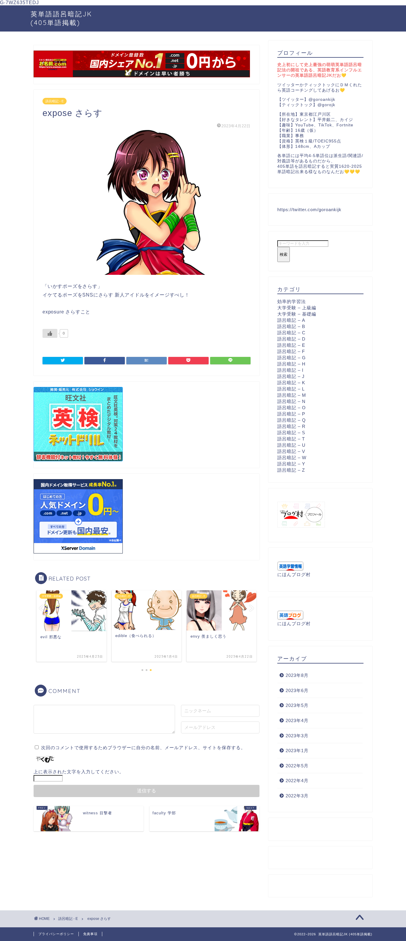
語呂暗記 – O (291, 407)
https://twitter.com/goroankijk (309, 209)
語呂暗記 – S (291, 432)
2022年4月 (297, 780)
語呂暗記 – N (291, 401)
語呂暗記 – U (291, 445)
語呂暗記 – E (291, 345)
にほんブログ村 (294, 574)
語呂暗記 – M (291, 395)
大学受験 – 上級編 (296, 307)
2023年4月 (297, 720)
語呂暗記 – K (291, 382)
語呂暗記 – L (291, 388)
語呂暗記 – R (291, 426)
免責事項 (90, 934)
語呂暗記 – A (291, 320)
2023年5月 (297, 705)
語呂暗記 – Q (291, 420)
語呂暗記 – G (291, 357)
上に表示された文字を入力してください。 (79, 771)
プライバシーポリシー (56, 934)
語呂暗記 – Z (291, 470)
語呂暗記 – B (291, 326)
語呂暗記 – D (291, 338)
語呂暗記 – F (291, 351)
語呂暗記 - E (54, 101)
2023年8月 (297, 675)
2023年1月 (297, 750)
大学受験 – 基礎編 (296, 313)
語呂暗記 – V (291, 451)
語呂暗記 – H (291, 363)
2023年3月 (297, 735)
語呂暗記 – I (290, 370)
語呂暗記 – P (291, 413)
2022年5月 (297, 765)
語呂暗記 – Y (291, 463)
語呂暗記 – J (291, 376)
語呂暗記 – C (291, 332)
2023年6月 (297, 690)
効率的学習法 (291, 301)
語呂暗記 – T (291, 438)
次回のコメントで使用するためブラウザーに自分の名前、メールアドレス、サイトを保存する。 (143, 747)
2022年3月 (297, 795)
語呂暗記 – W (291, 457)
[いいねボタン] (50, 333)
